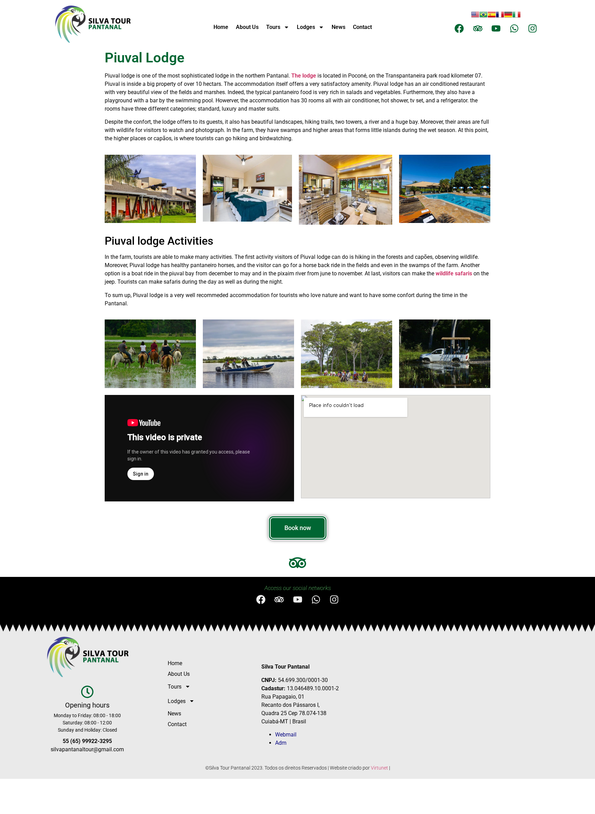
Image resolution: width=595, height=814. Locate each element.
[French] (500, 16)
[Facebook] (459, 28)
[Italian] (516, 16)
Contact (362, 27)
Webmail (285, 734)
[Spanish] (492, 16)
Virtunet (379, 768)
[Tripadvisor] (477, 28)
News (338, 27)
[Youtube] (496, 28)
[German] (508, 16)
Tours (273, 27)
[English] (475, 16)
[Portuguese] (483, 16)
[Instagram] (532, 28)
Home (220, 27)
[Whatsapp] (514, 28)
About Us (247, 27)
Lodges (306, 27)
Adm (280, 743)
